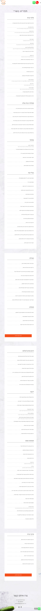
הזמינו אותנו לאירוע (18, 335)
